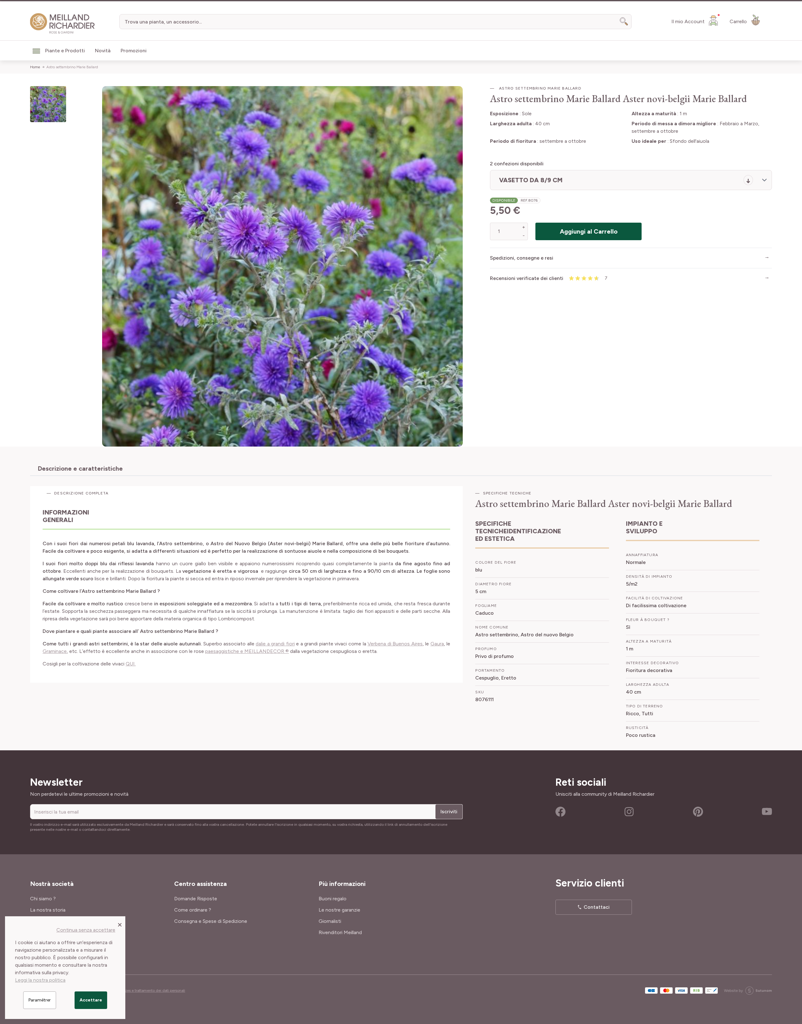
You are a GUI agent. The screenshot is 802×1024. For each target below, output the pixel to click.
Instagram (629, 812)
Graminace (55, 651)
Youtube (767, 812)
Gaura (437, 644)
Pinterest (698, 812)
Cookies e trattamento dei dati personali (151, 990)
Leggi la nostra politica (40, 980)
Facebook (560, 812)
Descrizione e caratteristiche (80, 468)
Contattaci (597, 907)
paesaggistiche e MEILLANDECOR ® (247, 651)
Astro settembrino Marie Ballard (72, 67)
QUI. (131, 664)
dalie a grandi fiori (275, 644)
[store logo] (62, 23)
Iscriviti (448, 812)
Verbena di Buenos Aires (395, 644)
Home (35, 67)
